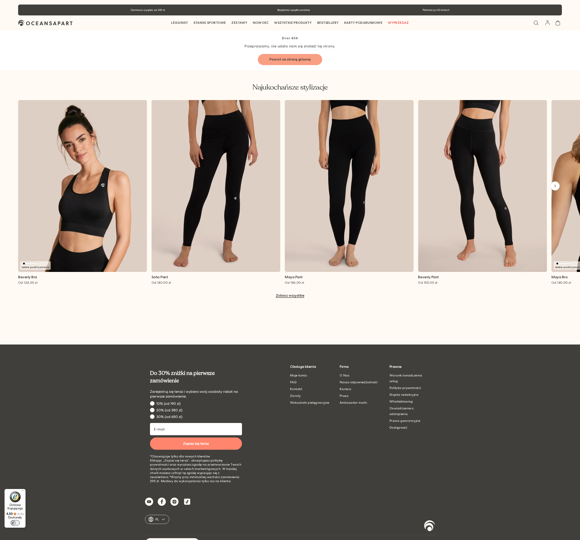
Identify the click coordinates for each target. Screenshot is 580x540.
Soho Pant (160, 277)
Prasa (344, 396)
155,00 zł (427, 283)
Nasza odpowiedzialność (359, 382)
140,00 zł (161, 283)
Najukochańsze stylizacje (290, 87)
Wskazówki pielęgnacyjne (309, 403)
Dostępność (398, 427)
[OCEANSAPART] (45, 23)
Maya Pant (294, 277)
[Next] (555, 186)
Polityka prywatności (405, 388)
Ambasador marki (353, 403)
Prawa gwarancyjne (404, 421)
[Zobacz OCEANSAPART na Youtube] (149, 502)
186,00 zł (294, 283)
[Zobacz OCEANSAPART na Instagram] (174, 502)
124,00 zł (27, 283)
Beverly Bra (27, 277)
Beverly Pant (428, 277)
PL (157, 519)
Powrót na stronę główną (290, 59)
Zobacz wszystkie (290, 296)
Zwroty (295, 396)
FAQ (293, 382)
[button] (536, 23)
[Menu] (23, 491)
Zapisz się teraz (196, 443)
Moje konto (298, 375)
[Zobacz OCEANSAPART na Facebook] (162, 502)
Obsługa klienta (303, 367)
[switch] (15, 522)
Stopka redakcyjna (403, 395)
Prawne (395, 367)
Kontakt (296, 389)
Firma (344, 367)
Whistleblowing (401, 401)
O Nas (344, 375)
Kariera (345, 389)
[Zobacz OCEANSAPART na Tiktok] (187, 502)
